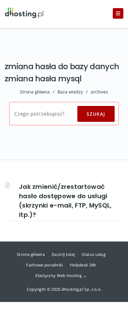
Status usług (94, 254)
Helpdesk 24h (83, 265)
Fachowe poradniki (44, 265)
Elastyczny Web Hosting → (61, 275)
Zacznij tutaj (63, 254)
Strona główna (35, 92)
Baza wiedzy (70, 92)
